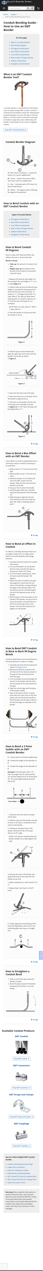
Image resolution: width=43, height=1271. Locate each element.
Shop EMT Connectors (21, 1088)
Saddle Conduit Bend (18, 61)
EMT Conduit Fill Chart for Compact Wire (21, 1179)
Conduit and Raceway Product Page (20, 1164)
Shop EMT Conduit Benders (14, 130)
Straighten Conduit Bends (20, 64)
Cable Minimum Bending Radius (18, 1173)
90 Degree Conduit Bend (20, 48)
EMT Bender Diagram (18, 45)
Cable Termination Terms (16, 1183)
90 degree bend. (21, 667)
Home (6, 14)
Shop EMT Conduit (21, 1059)
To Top (35, 444)
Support (14, 14)
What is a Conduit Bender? (20, 42)
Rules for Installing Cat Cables (17, 1170)
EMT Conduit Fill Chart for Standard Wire (22, 1176)
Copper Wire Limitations (16, 1167)
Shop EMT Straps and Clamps (20, 1117)
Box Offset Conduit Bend (20, 51)
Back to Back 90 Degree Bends (22, 58)
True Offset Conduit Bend (20, 55)
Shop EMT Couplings (20, 1146)
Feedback (41, 955)
